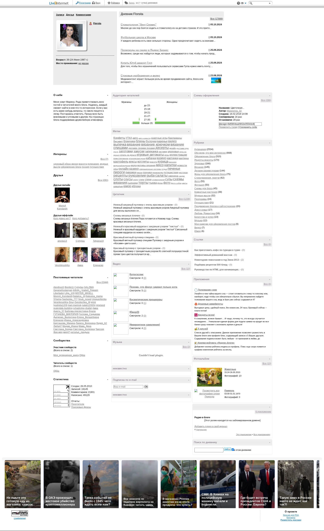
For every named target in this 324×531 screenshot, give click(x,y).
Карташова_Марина (64, 323)
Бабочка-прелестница (76, 311)
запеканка (151, 151)
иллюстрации (178, 154)
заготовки (126, 151)
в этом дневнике (242, 450)
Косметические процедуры (146, 299)
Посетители (77, 404)
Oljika (82, 355)
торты (143, 183)
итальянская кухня (137, 158)
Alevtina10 (58, 287)
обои (115, 169)
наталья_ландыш (79, 332)
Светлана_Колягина (84, 329)
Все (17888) (216, 18)
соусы (128, 179)
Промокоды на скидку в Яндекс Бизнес (144, 50)
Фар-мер (58, 332)
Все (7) (104, 159)
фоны (160, 183)
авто (135, 137)
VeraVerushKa (62, 265)
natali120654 (88, 305)
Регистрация (85, 2)
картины (184, 158)
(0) (176, 204)
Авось (131, 2)
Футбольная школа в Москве (138, 37)
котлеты (143, 161)
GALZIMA (89, 287)
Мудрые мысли (202, 195)
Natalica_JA (79, 296)
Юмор (197, 231)
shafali (88, 308)
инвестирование (120, 158)
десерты (162, 148)
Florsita (90, 23)
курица (163, 161)
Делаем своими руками (206, 170)
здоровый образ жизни (65, 164)
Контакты (290, 517)
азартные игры (159, 138)
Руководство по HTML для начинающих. (216, 269)
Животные (230, 369)
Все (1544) (102, 282)
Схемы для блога (203, 188)
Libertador (58, 293)
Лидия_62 (101, 323)
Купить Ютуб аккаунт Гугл (136, 62)
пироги (119, 172)
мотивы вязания (146, 165)
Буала (92, 311)
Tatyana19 (98, 241)
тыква (153, 182)
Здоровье (199, 163)
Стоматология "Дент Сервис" (138, 24)
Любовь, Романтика (204, 213)
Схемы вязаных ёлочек (126, 215)
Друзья (70, 14)
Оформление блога (204, 156)
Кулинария (200, 149)
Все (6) (267, 244)
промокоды (157, 172)
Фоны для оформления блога (210, 174)
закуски (139, 151)
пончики (147, 172)
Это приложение (244, 434)
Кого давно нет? (62, 218)
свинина (173, 175)
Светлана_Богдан (63, 329)
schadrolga (79, 308)
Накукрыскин (201, 430)
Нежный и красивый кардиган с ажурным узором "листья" (146, 226)
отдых (164, 169)
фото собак (176, 183)
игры (166, 155)
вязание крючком (155, 144)
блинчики (129, 141)
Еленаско (98, 265)
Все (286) (266, 100)
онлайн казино (128, 168)
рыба (151, 175)
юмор (127, 186)
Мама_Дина (85, 326)
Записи (60, 14)
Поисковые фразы (81, 407)
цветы (184, 183)
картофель (120, 161)
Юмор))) (134, 312)
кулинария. (93, 164)
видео (172, 141)
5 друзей (203, 329)
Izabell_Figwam (90, 290)
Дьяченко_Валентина (64, 317)
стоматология (158, 180)
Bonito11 (69, 287)
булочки (151, 141)
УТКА (129, 138)
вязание (134, 144)
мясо (160, 165)
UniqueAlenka (99, 299)
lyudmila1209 (60, 305)
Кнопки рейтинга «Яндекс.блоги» (216, 343)
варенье (162, 141)
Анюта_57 (58, 311)
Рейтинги (115, 2)
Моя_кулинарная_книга (66, 355)
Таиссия (99, 329)
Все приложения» (262, 434)
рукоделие (137, 175)
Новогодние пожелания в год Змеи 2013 (216, 260)
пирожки (130, 172)
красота (83, 164)
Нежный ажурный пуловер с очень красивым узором (143, 204)
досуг (115, 152)
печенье (174, 169)
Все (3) (186, 347)
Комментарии (83, 14)
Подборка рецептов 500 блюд (210, 264)
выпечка (119, 144)
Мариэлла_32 (234, 111)
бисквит (118, 141)
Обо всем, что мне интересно (210, 153)
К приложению (263, 411)
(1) (144, 303)
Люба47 (57, 326)
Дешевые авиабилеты (210, 304)
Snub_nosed (84, 299)
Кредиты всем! (206, 315)
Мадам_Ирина (70, 326)
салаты (161, 175)
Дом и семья (201, 210)
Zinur (71, 302)
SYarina (57, 299)
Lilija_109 (69, 293)
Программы (200, 199)
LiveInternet (60, 3)
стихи (148, 179)
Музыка (198, 220)
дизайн (172, 148)
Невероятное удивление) (145, 324)
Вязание (199, 167)
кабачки (151, 158)
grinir (93, 302)
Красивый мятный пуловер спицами (133, 237)
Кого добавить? (80, 218)
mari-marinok (74, 305)
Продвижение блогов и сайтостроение (215, 206)
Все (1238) (184, 199)
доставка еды (182, 148)
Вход (97, 2)
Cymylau (80, 241)
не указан (83, 63)
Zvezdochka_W (82, 302)
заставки (163, 151)
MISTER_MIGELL (84, 293)
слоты (118, 179)
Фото (197, 181)
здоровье (173, 151)
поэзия (85, 167)
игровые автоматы (150, 154)
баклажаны (175, 137)
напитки (170, 165)
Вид (243, 3)
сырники (133, 182)
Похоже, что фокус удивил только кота (153, 287)
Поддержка (238, 3)
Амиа (80, 265)
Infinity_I (77, 290)
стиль (141, 179)
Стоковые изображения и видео (140, 75)
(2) (242, 260)
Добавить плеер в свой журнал (210, 426)
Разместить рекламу (290, 520)
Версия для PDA (291, 515)
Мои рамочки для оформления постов (214, 224)
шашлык (118, 186)
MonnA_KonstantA (62, 296)
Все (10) (186, 268)
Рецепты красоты (203, 160)
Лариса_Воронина (86, 323)
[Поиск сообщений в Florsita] (227, 449)
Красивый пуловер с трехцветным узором (136, 248)
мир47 (66, 332)
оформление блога (71, 167)
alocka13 (62, 241)
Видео (197, 227)
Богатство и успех (204, 217)
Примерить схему (228, 127)
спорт (135, 180)
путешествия (97, 167)
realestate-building (63, 308)
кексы (133, 161)
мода (134, 165)
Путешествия (201, 202)
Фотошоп (199, 185)
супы (168, 179)
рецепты (120, 175)
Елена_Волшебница (88, 317)
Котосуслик (136, 274)
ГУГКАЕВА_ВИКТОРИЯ (65, 314)
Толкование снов (207, 290)
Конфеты (119, 137)
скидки (182, 176)
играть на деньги (128, 155)
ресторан (183, 172)
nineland (100, 305)
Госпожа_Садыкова (89, 314)
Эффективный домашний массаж (213, 255)
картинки (172, 158)
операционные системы (150, 169)
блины (140, 141)
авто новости (145, 138)
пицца (139, 172)
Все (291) (103, 180)
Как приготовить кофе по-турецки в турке (217, 250)
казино (161, 158)
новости (182, 165)
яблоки (136, 186)
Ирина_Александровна (76, 320)
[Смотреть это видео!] (121, 278)
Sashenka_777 (70, 299)
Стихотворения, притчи (207, 178)
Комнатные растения (205, 192)
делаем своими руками (141, 148)
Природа (229, 390)
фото (166, 182)
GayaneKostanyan (62, 290)
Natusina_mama (94, 296)
